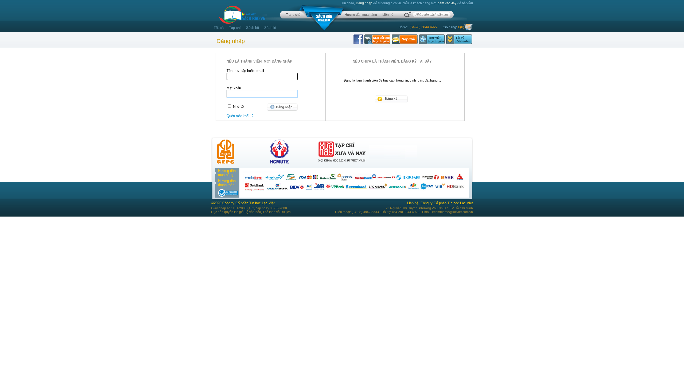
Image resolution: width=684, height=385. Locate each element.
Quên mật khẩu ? (240, 116)
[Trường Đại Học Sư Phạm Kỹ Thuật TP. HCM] (279, 162)
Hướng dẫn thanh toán (227, 183)
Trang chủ (293, 15)
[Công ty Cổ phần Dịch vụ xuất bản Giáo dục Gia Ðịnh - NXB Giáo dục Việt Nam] (225, 162)
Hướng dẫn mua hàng (361, 15)
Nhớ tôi (238, 107)
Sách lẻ (270, 28)
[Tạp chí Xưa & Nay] (342, 162)
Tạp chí (235, 28)
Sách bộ (252, 28)
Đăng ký (391, 99)
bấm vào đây (447, 3)
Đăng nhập (364, 3)
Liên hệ (387, 15)
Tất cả (219, 28)
